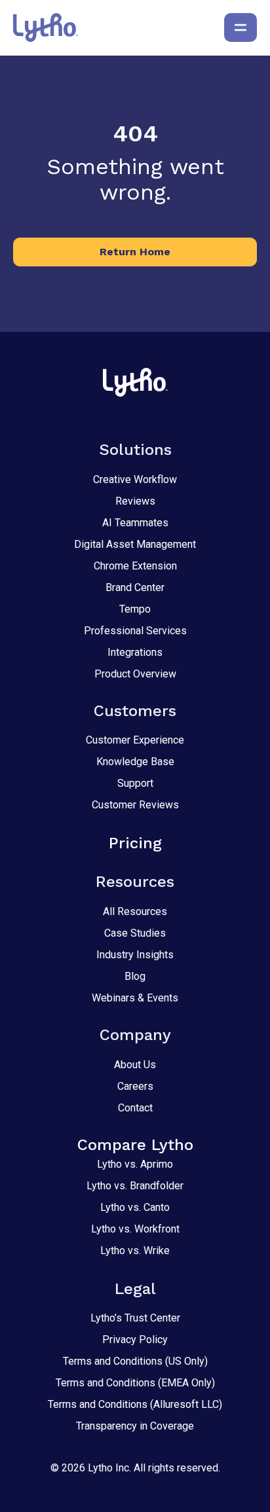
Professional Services (135, 630)
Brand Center (135, 587)
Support (135, 783)
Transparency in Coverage (135, 1426)
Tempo (135, 609)
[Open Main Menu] (240, 27)
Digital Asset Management (135, 544)
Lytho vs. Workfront (135, 1229)
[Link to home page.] (45, 27)
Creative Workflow (135, 479)
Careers (135, 1086)
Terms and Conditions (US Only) (135, 1361)
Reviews (135, 501)
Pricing (135, 843)
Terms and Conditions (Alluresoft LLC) (135, 1404)
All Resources (135, 911)
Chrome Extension (135, 566)
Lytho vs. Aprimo (135, 1164)
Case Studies (135, 933)
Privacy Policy (135, 1339)
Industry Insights (135, 954)
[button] (135, 252)
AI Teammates (135, 522)
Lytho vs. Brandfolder (135, 1185)
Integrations (135, 652)
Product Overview (135, 674)
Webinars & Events (135, 998)
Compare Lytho (135, 1145)
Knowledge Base (135, 761)
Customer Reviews (135, 805)
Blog (135, 976)
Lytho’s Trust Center (135, 1318)
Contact (135, 1108)
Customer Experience (135, 740)
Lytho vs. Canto (135, 1207)
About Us (135, 1064)
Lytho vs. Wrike (135, 1250)
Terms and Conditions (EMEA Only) (135, 1383)
